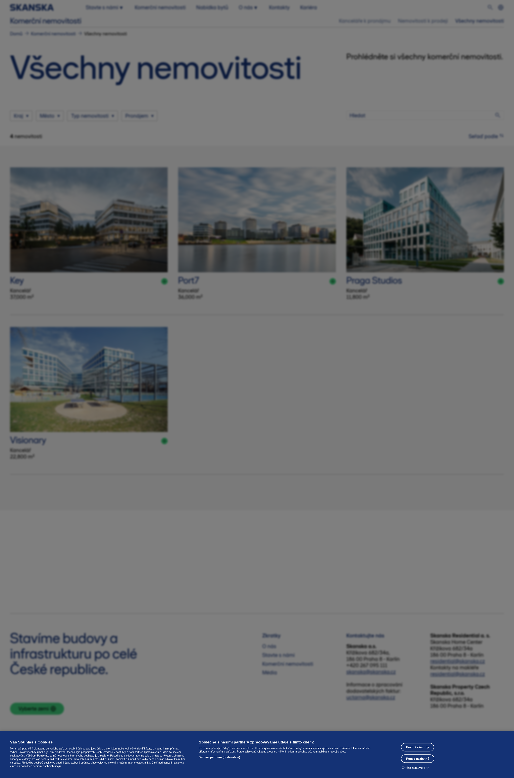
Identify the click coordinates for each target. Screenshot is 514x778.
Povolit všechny (417, 747)
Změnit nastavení (413, 767)
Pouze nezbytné (417, 758)
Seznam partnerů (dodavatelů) (219, 757)
